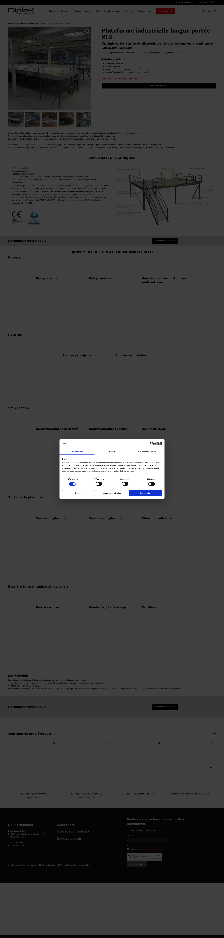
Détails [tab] (112, 451)
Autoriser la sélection (112, 493)
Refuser (78, 493)
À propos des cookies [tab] (147, 451)
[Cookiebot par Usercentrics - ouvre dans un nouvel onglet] (152, 443)
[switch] (99, 484)
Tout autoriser (145, 493)
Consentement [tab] (77, 451)
